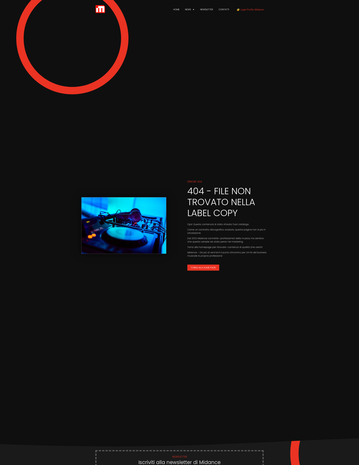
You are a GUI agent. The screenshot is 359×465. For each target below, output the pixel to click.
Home (176, 9)
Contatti (224, 9)
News (188, 9)
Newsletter (206, 9)
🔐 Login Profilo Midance (250, 9)
